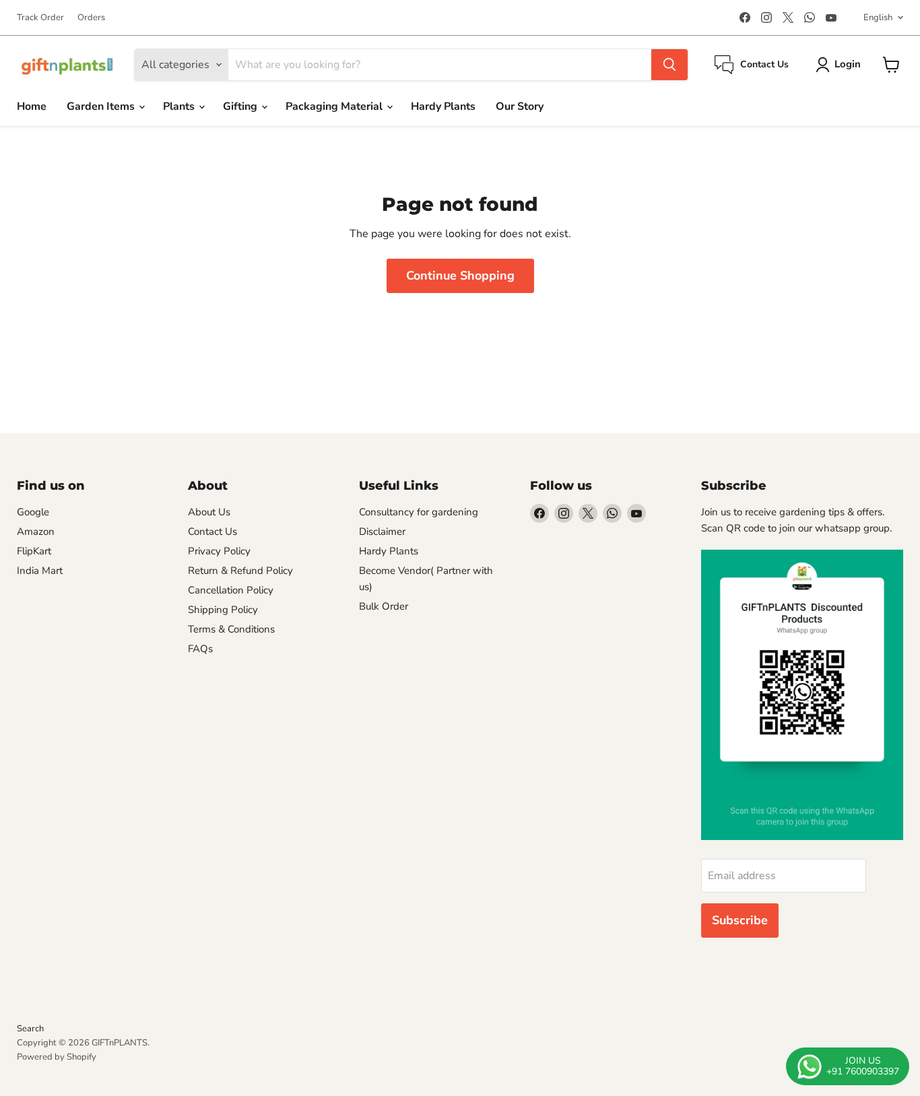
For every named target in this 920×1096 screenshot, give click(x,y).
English (877, 17)
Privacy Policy (219, 551)
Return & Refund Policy (240, 570)
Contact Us (212, 531)
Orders (91, 18)
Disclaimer (382, 531)
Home (31, 106)
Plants (180, 106)
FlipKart (34, 551)
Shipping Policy (223, 609)
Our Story (520, 106)
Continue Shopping (460, 275)
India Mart (40, 570)
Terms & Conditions (231, 629)
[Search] (669, 64)
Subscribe (740, 920)
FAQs (200, 648)
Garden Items (102, 106)
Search (30, 1029)
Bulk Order (383, 606)
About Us (209, 512)
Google (33, 512)
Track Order (40, 18)
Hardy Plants (443, 106)
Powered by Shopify (56, 1057)
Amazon (36, 531)
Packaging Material (335, 106)
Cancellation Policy (230, 590)
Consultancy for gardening (418, 512)
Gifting (241, 106)
